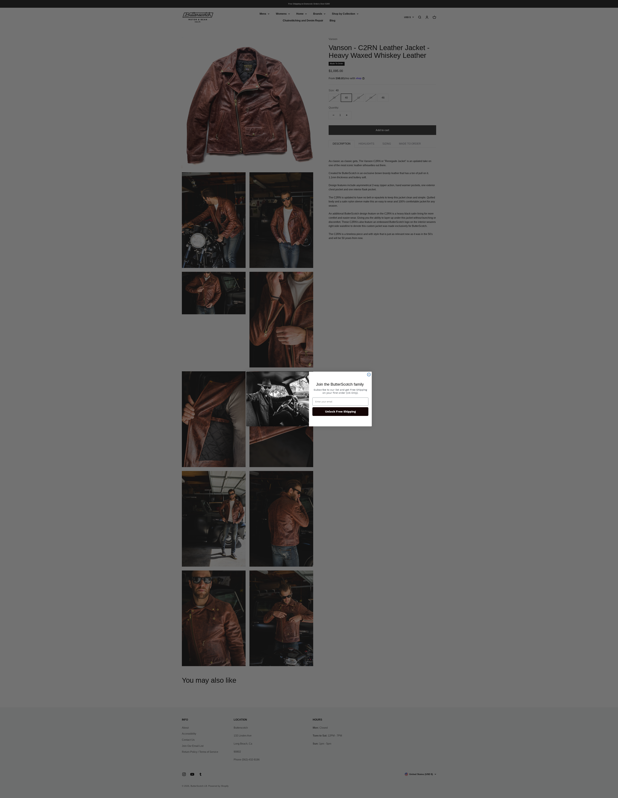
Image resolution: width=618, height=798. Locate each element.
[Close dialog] (368, 374)
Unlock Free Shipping (340, 411)
